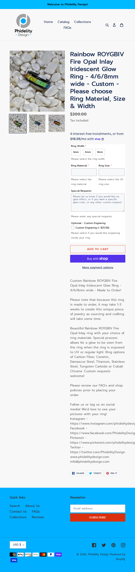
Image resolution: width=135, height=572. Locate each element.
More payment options (97, 267)
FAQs (36, 511)
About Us (32, 505)
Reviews (38, 517)
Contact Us (18, 511)
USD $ (17, 545)
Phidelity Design (98, 554)
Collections (18, 517)
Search (15, 505)
